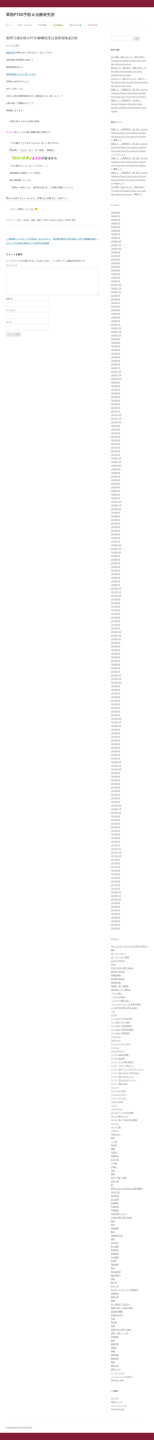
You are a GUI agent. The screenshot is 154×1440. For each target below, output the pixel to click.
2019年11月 (116, 505)
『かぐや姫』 (117, 993)
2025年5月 (115, 266)
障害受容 (115, 1358)
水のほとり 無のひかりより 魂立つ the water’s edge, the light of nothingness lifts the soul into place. (129, 82)
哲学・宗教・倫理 (119, 1177)
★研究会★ (116, 982)
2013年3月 (115, 794)
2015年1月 (115, 715)
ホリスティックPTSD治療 (122, 1112)
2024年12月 (116, 284)
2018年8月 (115, 559)
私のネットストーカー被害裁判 (124, 1289)
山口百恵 (115, 1199)
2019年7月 (115, 519)
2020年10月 (116, 465)
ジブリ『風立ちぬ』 (120, 1083)
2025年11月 (116, 245)
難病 (113, 1362)
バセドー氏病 (117, 1101)
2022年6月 (115, 393)
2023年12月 (116, 328)
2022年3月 (115, 404)
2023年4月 (115, 357)
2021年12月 (116, 415)
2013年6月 (115, 783)
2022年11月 (116, 375)
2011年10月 (116, 856)
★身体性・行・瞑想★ (121, 989)
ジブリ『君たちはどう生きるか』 (125, 1073)
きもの (114, 1015)
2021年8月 (115, 429)
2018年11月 (116, 548)
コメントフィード (119, 1405)
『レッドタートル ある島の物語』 (126, 1004)
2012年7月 (115, 823)
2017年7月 (115, 606)
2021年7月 (115, 433)
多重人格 (115, 1181)
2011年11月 (116, 852)
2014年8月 (115, 733)
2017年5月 (115, 613)
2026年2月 (115, 234)
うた (113, 1011)
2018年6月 (115, 566)
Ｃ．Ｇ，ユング (118, 1373)
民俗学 (114, 1261)
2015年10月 (116, 682)
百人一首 (115, 1286)
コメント (11, 265)
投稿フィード (117, 1402)
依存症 (26, 220)
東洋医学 (115, 1250)
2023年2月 (115, 364)
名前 (9, 298)
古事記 (114, 1167)
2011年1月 (115, 888)
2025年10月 (116, 248)
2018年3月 (115, 577)
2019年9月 (115, 512)
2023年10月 (116, 335)
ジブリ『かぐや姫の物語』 (122, 1062)
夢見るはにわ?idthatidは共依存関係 (126, 1188)
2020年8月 (115, 472)
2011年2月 (115, 885)
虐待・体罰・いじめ (120, 1333)
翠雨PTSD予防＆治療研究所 (30, 14)
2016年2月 (115, 668)
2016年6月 (115, 653)
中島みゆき (116, 1134)
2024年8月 (115, 299)
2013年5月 (115, 787)
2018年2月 (115, 581)
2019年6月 (115, 523)
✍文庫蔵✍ (58, 25)
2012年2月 (115, 841)
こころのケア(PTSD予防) (121, 1018)
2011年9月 (115, 859)
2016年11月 (116, 635)
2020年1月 (115, 498)
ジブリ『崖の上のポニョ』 (122, 1076)
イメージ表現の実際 (120, 1054)
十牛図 (114, 1163)
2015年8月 (115, 689)
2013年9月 (115, 772)
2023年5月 (115, 353)
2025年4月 (115, 270)
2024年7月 (115, 302)
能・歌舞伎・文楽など (121, 1304)
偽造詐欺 (10, 52)
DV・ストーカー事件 (120, 957)
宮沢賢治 (115, 1195)
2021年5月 (115, 440)
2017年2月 (115, 624)
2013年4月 (115, 791)
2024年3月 (115, 317)
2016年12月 (116, 631)
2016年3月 (115, 664)
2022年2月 (115, 407)
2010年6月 (115, 913)
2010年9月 (115, 903)
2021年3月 (115, 447)
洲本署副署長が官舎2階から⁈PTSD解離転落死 (76, 238)
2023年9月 (115, 339)
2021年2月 (115, 451)
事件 (113, 1138)
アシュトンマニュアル (121, 1044)
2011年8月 (115, 863)
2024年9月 (115, 295)
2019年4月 (115, 530)
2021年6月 (115, 436)
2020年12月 (116, 458)
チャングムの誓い (119, 1091)
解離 (39, 220)
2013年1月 (115, 801)
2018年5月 (115, 570)
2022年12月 (116, 371)
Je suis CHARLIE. (118, 960)
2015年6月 (115, 697)
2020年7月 (115, 476)
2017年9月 (115, 599)
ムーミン (115, 1123)
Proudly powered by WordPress (19, 1427)
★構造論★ (116, 975)
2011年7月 (115, 866)
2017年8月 (115, 603)
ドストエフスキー (119, 1094)
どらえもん (116, 1036)
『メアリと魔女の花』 (121, 1000)
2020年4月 (115, 487)
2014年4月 (115, 747)
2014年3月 (115, 751)
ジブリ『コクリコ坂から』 (122, 1065)
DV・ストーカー (118, 953)
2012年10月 (116, 812)
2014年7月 (115, 736)
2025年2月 (115, 277)
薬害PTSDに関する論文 (121, 1329)
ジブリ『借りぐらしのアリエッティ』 (127, 1069)
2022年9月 (115, 382)
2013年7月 (115, 780)
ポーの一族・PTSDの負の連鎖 (124, 1120)
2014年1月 (115, 758)
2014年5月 (115, 744)
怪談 (113, 1221)
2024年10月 (116, 292)
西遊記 (114, 1347)
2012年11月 (116, 809)
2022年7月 (115, 389)
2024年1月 (115, 324)
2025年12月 (116, 241)
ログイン (115, 1398)
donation (93, 25)
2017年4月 (115, 617)
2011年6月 (115, 870)
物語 (113, 1279)
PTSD (19, 220)
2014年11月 (116, 722)
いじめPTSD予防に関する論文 (124, 1007)
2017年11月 (116, 592)
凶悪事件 (115, 1156)
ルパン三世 (116, 1127)
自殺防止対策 (117, 1315)
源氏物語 (115, 1264)
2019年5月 (115, 527)
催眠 (33, 220)
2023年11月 (116, 331)
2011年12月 (116, 848)
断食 (113, 1232)
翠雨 (73, 220)
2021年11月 (116, 418)
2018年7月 (115, 563)
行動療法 (115, 1336)
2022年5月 (115, 396)
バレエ (114, 1105)
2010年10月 (116, 899)
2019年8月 (115, 516)
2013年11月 (116, 765)
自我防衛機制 (117, 1311)
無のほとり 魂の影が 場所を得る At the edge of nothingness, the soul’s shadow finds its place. (128, 71)
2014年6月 (115, 740)
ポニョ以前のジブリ (120, 1116)
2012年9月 (115, 816)
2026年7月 (115, 216)
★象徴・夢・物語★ (120, 986)
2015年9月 (115, 686)
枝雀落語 (115, 1253)
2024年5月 (115, 310)
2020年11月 (116, 462)
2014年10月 (116, 725)
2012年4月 (115, 834)
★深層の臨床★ (118, 979)
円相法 (114, 1152)
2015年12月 (116, 675)
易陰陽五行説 (117, 1235)
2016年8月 (115, 646)
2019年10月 (116, 509)
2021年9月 (115, 425)
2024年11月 (116, 288)
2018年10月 (116, 552)
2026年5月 (115, 223)
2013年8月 (115, 776)
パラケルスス (117, 1109)
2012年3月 (115, 838)
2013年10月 (116, 769)
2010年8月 (115, 906)
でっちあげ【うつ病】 (121, 1022)
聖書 (113, 1300)
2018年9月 (115, 556)
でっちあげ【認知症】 (121, 1033)
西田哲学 (115, 1344)
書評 (113, 1239)
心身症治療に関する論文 (121, 1217)
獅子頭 (114, 1282)
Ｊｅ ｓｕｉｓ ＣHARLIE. (122, 1376)
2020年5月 (115, 483)
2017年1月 (115, 628)
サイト (9, 322)
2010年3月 (115, 924)
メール (10, 310)
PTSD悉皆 (42, 25)
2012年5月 (115, 830)
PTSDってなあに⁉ (24, 25)
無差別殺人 (116, 1275)
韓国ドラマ (116, 1369)
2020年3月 (115, 490)
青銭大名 (115, 1365)
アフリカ (115, 1047)
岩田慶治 (115, 1203)
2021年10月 (116, 422)
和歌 (113, 1174)
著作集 (114, 1322)
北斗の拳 (115, 1159)
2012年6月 (115, 827)
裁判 (113, 1340)
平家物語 (115, 1210)
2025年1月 (115, 281)
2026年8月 (115, 212)
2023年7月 (115, 346)
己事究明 (115, 1206)
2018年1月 (115, 584)
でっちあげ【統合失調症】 (122, 1029)
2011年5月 (115, 874)
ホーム (8, 25)
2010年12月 (116, 892)
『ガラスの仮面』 (119, 997)
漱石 (113, 1268)
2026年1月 (115, 237)
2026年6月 (115, 219)
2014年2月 (115, 754)
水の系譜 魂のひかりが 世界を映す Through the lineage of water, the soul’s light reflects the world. (128, 61)
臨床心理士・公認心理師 (121, 1308)
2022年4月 (115, 400)
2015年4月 (115, 704)
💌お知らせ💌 (117, 1380)
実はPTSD (115, 1192)
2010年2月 (115, 928)
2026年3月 (115, 230)
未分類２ (115, 1242)
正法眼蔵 (115, 1257)
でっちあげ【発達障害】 (121, 1026)
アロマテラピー (118, 1051)
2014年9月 (115, 729)
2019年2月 (115, 537)
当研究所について (119, 1214)
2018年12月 (116, 545)
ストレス (115, 1087)
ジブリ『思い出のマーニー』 (123, 1080)
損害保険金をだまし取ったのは (20, 74)
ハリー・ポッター (119, 1098)
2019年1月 (115, 541)
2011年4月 (115, 877)
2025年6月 (115, 263)
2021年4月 (115, 443)
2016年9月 (115, 642)
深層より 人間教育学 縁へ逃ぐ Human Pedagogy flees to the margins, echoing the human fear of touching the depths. (129, 93)
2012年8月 (115, 819)
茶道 (113, 1318)
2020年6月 (115, 480)
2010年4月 (115, 921)
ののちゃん (116, 1040)
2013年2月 (115, 798)
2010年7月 (115, 910)
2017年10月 (116, 595)
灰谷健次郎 (116, 1271)
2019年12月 (116, 501)
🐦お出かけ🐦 (76, 25)
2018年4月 (115, 574)
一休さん (115, 1130)
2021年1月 (115, 454)
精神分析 (115, 1297)
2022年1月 (115, 411)
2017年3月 (115, 621)
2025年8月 (115, 255)
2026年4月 (115, 227)
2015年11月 (116, 678)
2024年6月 (115, 306)
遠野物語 (115, 1355)
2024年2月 (115, 321)
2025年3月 (115, 274)
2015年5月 (115, 700)
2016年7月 (115, 650)
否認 (113, 1170)
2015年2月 (115, 711)
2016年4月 (115, 660)
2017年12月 (116, 588)
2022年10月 (116, 378)
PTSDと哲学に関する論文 (122, 968)
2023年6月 (115, 349)
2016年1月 (115, 671)
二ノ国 (114, 1141)
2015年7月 (115, 693)
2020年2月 (115, 494)
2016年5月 (115, 657)
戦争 (113, 1224)
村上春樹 (115, 1246)
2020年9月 (115, 469)
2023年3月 (115, 360)
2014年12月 (116, 718)
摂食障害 (115, 1228)
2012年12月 (116, 805)
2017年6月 (115, 610)
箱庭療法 (115, 1293)
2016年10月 (116, 639)
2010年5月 (115, 917)
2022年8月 (115, 386)
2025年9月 (115, 252)
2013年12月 (116, 762)
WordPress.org (117, 1409)
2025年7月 (115, 259)
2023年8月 (115, 342)
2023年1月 (115, 368)
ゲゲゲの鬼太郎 (118, 1058)
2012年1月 (115, 845)
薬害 (113, 1326)
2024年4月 (115, 313)
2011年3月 (115, 881)
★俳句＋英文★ (118, 971)
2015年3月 (115, 707)
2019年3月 (115, 534)
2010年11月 (116, 895)
